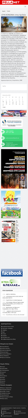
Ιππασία (4, 333)
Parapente (4, 335)
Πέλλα (3, 374)
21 (16, 103)
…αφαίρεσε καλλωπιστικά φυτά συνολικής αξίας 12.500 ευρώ (12, 311)
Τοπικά (8, 11)
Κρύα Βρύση (4, 375)
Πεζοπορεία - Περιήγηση (7, 328)
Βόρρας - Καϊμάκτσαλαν (6, 387)
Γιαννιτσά (4, 372)
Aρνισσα (3, 381)
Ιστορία (3, 366)
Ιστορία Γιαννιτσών (6, 348)
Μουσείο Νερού (5, 352)
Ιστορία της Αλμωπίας (6, 350)
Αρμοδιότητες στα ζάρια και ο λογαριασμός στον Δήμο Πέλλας (11, 308)
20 (12, 103)
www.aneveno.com (5, 409)
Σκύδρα (3, 377)
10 (3, 101)
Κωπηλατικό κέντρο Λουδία (8, 326)
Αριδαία (3, 379)
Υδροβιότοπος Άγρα (6, 393)
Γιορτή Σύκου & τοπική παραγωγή (14, 300)
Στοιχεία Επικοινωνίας (7, 416)
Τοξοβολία (4, 330)
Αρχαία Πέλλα (4, 368)
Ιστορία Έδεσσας (5, 346)
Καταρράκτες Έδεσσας (6, 389)
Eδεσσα (3, 383)
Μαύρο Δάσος (5, 398)
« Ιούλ (4, 107)
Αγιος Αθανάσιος (5, 355)
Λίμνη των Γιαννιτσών (6, 357)
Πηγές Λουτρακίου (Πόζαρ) (7, 396)
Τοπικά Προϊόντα (5, 370)
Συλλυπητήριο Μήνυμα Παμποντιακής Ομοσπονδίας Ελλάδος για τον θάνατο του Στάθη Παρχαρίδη (13, 304)
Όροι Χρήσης (18, 411)
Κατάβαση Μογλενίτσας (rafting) (8, 339)
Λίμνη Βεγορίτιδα (5, 395)
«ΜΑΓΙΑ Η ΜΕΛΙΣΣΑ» (11, 294)
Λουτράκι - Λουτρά (5, 391)
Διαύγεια (4, 411)
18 (6, 103)
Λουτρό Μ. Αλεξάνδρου (6, 354)
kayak (3, 332)
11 (6, 101)
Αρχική (3, 11)
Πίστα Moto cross (6, 337)
